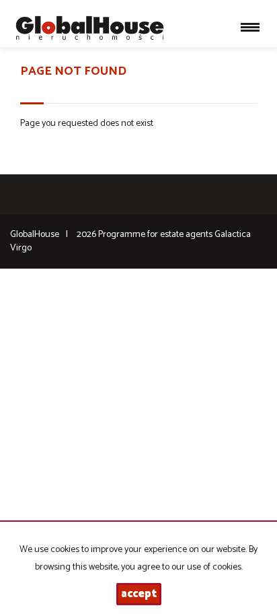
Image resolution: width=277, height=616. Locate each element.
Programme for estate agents (156, 234)
